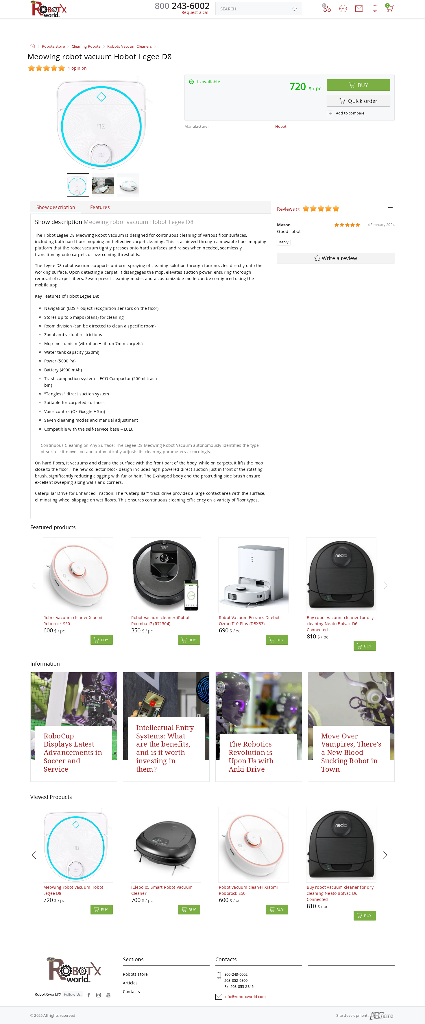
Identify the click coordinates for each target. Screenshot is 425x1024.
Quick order (362, 100)
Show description (55, 207)
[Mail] (359, 8)
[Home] (48, 8)
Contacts (131, 991)
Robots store (135, 974)
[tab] (336, 209)
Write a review (339, 258)
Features (100, 207)
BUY (362, 85)
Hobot (281, 126)
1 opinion (77, 68)
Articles (130, 983)
